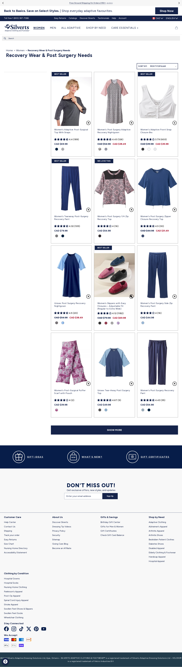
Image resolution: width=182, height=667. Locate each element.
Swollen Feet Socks (13, 613)
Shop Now (167, 11)
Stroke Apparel (11, 604)
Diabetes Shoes (156, 544)
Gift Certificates (108, 531)
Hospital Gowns (12, 578)
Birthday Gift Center (110, 522)
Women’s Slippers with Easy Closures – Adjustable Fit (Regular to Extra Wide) (111, 306)
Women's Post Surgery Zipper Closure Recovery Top (155, 217)
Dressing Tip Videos (61, 526)
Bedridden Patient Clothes (161, 539)
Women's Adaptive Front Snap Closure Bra (155, 131)
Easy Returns (10, 539)
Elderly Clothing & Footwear (162, 552)
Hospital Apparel (157, 561)
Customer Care (12, 517)
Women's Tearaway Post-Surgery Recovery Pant (71, 217)
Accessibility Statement (15, 552)
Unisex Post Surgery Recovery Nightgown (69, 304)
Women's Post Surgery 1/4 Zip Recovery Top (113, 217)
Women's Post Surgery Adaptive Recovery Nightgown (113, 131)
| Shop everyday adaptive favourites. (58, 11)
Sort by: (142, 66)
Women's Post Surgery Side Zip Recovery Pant (156, 304)
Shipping (8, 531)
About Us (57, 517)
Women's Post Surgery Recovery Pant (157, 391)
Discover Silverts (60, 522)
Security (56, 535)
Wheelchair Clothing (13, 617)
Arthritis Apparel (156, 531)
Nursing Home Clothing (15, 587)
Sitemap (56, 539)
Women (20, 50)
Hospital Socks (11, 583)
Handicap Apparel (157, 557)
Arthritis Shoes (156, 535)
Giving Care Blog (60, 544)
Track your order (11, 535)
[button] (40, 27)
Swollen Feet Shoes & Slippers (18, 609)
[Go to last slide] (3, 3)
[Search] (5, 38)
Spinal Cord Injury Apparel (16, 600)
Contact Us (9, 526)
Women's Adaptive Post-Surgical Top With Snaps (71, 131)
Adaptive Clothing (157, 522)
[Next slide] (179, 3)
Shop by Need (156, 517)
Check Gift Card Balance (112, 535)
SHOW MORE (114, 430)
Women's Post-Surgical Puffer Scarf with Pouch (70, 391)
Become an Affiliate (61, 548)
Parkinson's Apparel (13, 591)
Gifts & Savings (109, 517)
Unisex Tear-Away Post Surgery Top (113, 391)
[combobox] (91, 38)
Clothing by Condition (16, 573)
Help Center (10, 522)
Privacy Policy (58, 531)
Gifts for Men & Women (112, 526)
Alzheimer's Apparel (158, 526)
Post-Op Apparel (12, 596)
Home (9, 50)
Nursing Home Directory (15, 548)
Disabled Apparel (156, 548)
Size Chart (9, 544)
